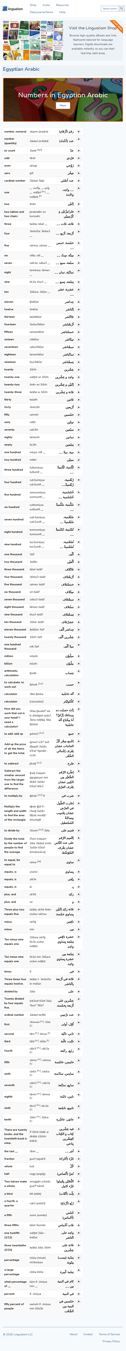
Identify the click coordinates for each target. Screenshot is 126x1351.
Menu (63, 105)
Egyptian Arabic (21, 69)
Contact (88, 1334)
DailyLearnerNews (41, 12)
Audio (46, 5)
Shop (33, 5)
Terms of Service (109, 1334)
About (73, 1334)
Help (62, 12)
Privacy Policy (111, 1341)
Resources (62, 5)
